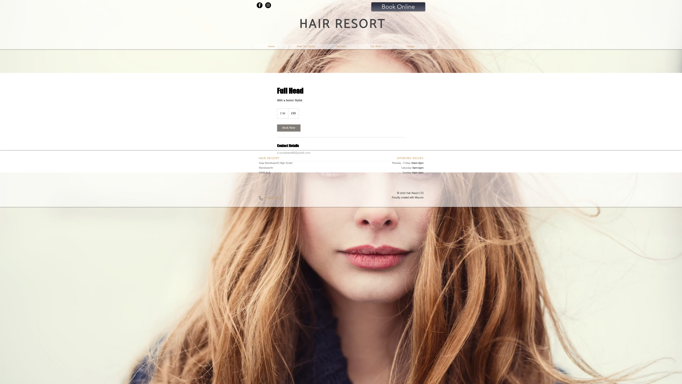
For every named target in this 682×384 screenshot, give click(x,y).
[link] (289, 128)
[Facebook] (259, 5)
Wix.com (419, 197)
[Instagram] (268, 5)
